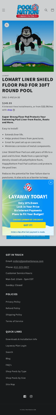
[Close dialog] (51, 182)
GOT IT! (28, 225)
